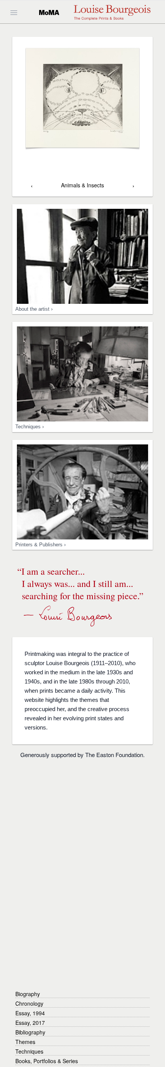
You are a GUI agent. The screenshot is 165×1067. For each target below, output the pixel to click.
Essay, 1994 (30, 1013)
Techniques (29, 1051)
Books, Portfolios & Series (46, 1061)
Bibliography (30, 1032)
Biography (27, 994)
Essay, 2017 (30, 1022)
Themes (25, 1042)
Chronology (29, 1003)
